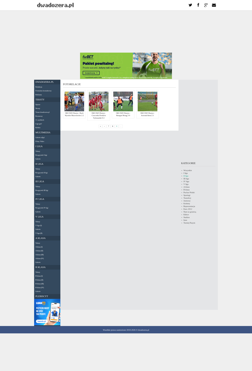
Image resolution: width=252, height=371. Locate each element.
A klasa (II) (39, 251)
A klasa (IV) (39, 258)
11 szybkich (39, 120)
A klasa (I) (39, 247)
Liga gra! (38, 124)
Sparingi (186, 195)
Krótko (37, 128)
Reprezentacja (189, 206)
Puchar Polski (189, 192)
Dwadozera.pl (44, 82)
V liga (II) (38, 233)
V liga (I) (38, 225)
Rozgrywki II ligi (41, 173)
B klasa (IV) (39, 288)
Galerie (38, 159)
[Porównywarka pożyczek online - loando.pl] (47, 325)
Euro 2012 (187, 209)
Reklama (38, 95)
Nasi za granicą (189, 212)
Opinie (37, 105)
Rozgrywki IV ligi (41, 208)
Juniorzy (187, 201)
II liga (39, 164)
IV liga (39, 199)
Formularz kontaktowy (43, 91)
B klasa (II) (39, 280)
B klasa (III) (39, 284)
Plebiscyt (41, 296)
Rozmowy (39, 116)
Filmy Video (39, 141)
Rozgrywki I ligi (41, 155)
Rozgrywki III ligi (41, 190)
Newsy (37, 108)
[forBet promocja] (126, 78)
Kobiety (186, 203)
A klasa (40, 238)
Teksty (39, 99)
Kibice (186, 215)
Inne (185, 220)
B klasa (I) (39, 276)
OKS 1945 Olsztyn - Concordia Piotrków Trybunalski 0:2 (99, 115)
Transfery (187, 198)
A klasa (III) (39, 255)
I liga (39, 146)
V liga (39, 216)
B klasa (40, 267)
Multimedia (42, 132)
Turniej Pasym (189, 223)
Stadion (186, 217)
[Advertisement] (126, 31)
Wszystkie (187, 170)
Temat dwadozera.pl (42, 112)
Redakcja (38, 87)
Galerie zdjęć (40, 137)
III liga (39, 181)
